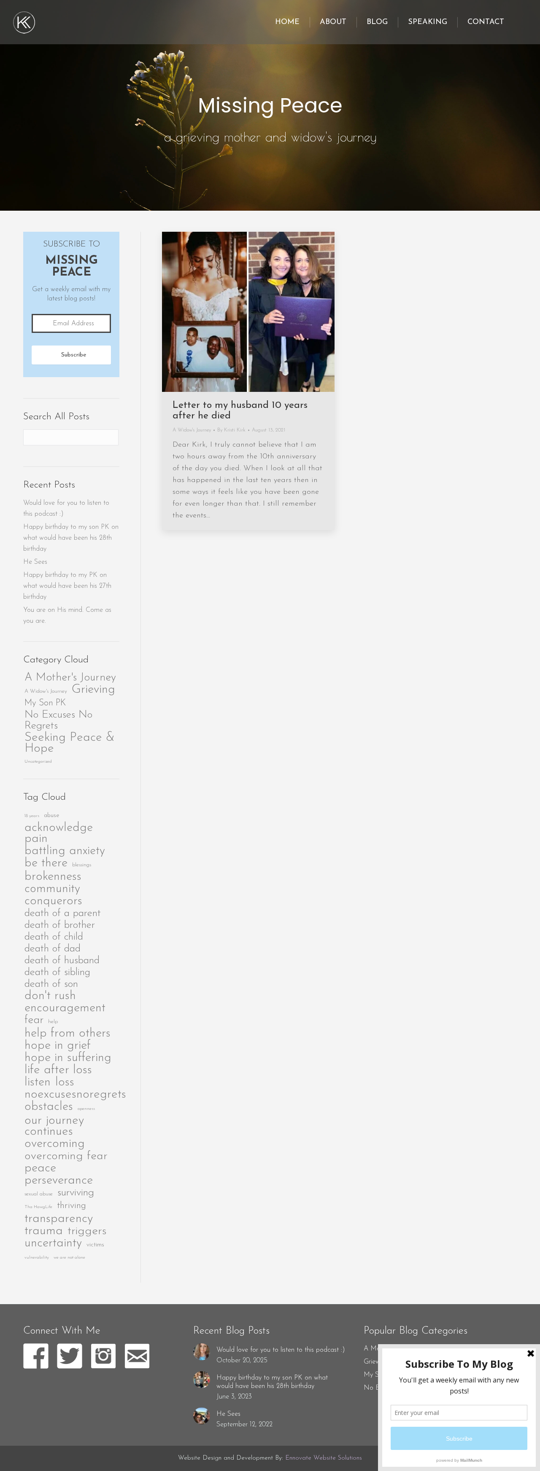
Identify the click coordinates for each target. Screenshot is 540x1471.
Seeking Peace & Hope (69, 743)
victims (95, 1245)
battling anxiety (64, 851)
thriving (71, 1206)
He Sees (35, 562)
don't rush (50, 996)
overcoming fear (66, 1156)
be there (46, 863)
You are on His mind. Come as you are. (67, 615)
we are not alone (69, 1257)
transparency (58, 1219)
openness (86, 1109)
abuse (51, 815)
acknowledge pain (58, 833)
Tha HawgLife (38, 1207)
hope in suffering (67, 1058)
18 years (31, 816)
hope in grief (57, 1045)
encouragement (64, 1008)
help (53, 1021)
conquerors (53, 901)
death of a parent (62, 913)
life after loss (58, 1070)
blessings (81, 865)
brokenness (52, 876)
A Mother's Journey (70, 678)
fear (33, 1020)
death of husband (62, 960)
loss (64, 1082)
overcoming (54, 1144)
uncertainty (53, 1243)
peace (40, 1168)
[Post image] (201, 1351)
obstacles (48, 1106)
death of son (51, 984)
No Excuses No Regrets (58, 720)
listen (37, 1082)
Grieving (93, 689)
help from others (67, 1033)
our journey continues (54, 1126)
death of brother (59, 925)
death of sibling (57, 972)
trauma (43, 1231)
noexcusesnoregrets (75, 1094)
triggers (87, 1231)
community (52, 889)
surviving (75, 1192)
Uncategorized (38, 761)
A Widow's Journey (45, 691)
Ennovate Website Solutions (323, 1458)
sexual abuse (38, 1194)
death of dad (52, 948)
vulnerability (36, 1257)
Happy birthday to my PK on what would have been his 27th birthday (67, 586)
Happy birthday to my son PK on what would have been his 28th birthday (71, 538)
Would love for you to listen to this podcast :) (66, 508)
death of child (53, 937)
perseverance (58, 1180)
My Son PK (45, 703)
